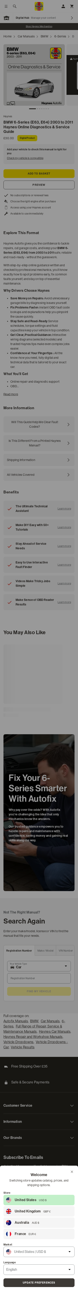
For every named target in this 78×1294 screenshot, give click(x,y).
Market (7, 1244)
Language (9, 1262)
